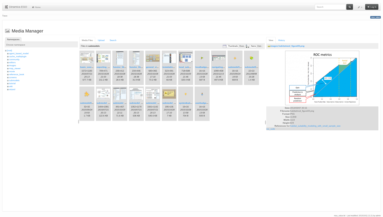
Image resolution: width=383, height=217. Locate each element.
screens (13, 77)
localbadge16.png (204, 67)
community (14, 59)
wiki (11, 86)
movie (12, 71)
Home (37, 7)
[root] (9, 50)
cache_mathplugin (17, 56)
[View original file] (322, 78)
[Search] (349, 7)
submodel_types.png (157, 103)
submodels (14, 80)
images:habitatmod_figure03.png (287, 46)
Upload (101, 40)
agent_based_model (19, 53)
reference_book (16, 74)
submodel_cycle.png (107, 103)
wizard (12, 89)
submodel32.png (88, 103)
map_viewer (15, 68)
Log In (373, 7)
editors (12, 62)
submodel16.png (237, 67)
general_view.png (155, 67)
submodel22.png (253, 67)
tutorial (12, 83)
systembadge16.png (189, 103)
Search (113, 40)
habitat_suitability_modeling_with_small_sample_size (315, 126)
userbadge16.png (204, 103)
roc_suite (270, 129)
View (271, 40)
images (12, 65)
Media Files (87, 40)
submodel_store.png (140, 103)
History (281, 40)
